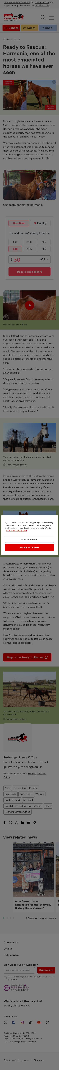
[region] (29, 535)
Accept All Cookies (29, 547)
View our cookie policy (16, 531)
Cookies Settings (29, 539)
